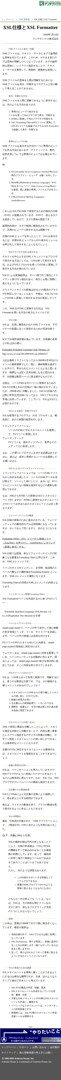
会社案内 (55, 1047)
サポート (24, 1047)
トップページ (7, 19)
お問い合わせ (39, 1047)
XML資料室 (24, 19)
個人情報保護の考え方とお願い (35, 1052)
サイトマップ (8, 1052)
